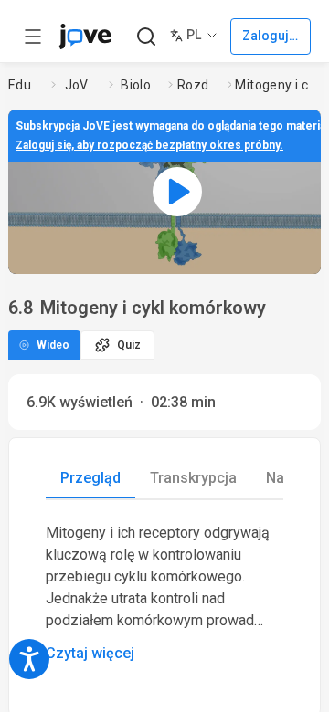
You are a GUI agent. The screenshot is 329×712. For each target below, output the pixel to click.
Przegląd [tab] (90, 478)
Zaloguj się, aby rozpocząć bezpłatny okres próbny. (149, 145)
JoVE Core (83, 85)
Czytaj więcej (90, 653)
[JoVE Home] (84, 36)
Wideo (53, 345)
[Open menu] (33, 36)
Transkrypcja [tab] (193, 478)
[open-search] (146, 37)
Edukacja (26, 85)
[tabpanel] (164, 593)
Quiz (129, 345)
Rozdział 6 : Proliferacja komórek (198, 85)
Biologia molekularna (141, 85)
